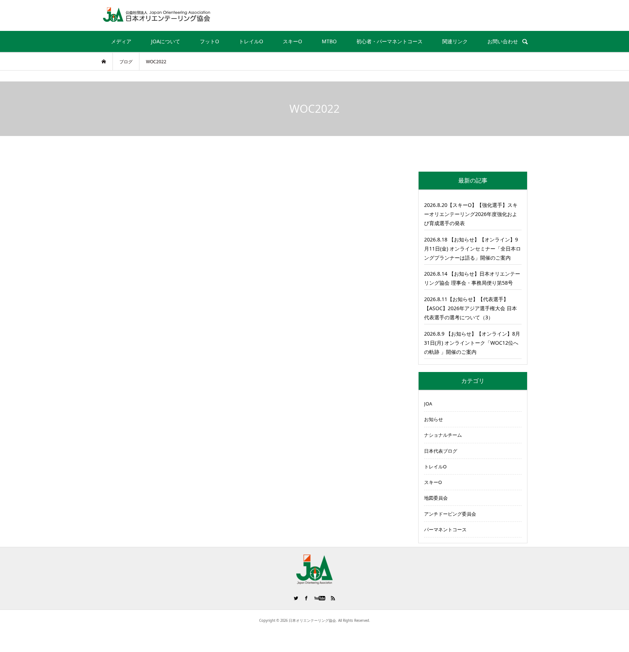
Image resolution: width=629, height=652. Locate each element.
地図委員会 (436, 498)
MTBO (329, 41)
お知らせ (433, 419)
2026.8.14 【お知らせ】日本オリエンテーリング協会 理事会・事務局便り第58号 (472, 278)
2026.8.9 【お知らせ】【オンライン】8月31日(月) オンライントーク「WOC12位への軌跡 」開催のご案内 (472, 342)
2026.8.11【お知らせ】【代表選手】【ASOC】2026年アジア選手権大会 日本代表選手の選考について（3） (470, 308)
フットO (209, 41)
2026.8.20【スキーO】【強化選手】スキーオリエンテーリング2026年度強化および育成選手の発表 (471, 214)
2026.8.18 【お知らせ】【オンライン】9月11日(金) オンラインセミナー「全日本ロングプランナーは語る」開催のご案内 (472, 248)
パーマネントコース (445, 529)
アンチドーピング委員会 (450, 514)
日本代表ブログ (440, 451)
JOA (428, 403)
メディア (121, 41)
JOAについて (165, 41)
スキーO (292, 41)
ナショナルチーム (443, 435)
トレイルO (251, 41)
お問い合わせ (502, 41)
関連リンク (455, 41)
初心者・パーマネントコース (389, 41)
